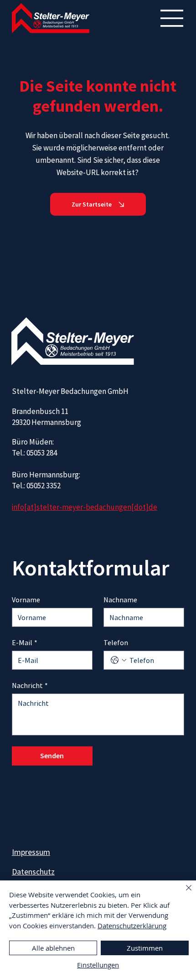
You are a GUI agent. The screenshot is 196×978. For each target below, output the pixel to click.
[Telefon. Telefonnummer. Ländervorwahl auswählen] (118, 660)
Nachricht (30, 685)
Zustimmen (145, 947)
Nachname (120, 599)
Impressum (31, 852)
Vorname (26, 599)
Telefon (115, 642)
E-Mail (24, 642)
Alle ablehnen (53, 947)
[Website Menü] (172, 18)
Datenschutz (33, 871)
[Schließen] (183, 893)
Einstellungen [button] (98, 964)
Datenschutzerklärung (132, 925)
